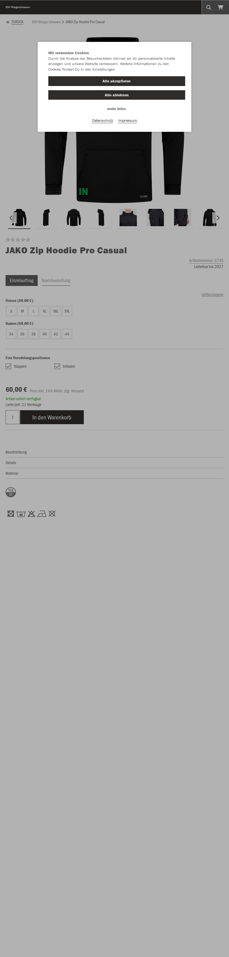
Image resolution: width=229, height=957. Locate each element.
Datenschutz (102, 120)
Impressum (127, 120)
